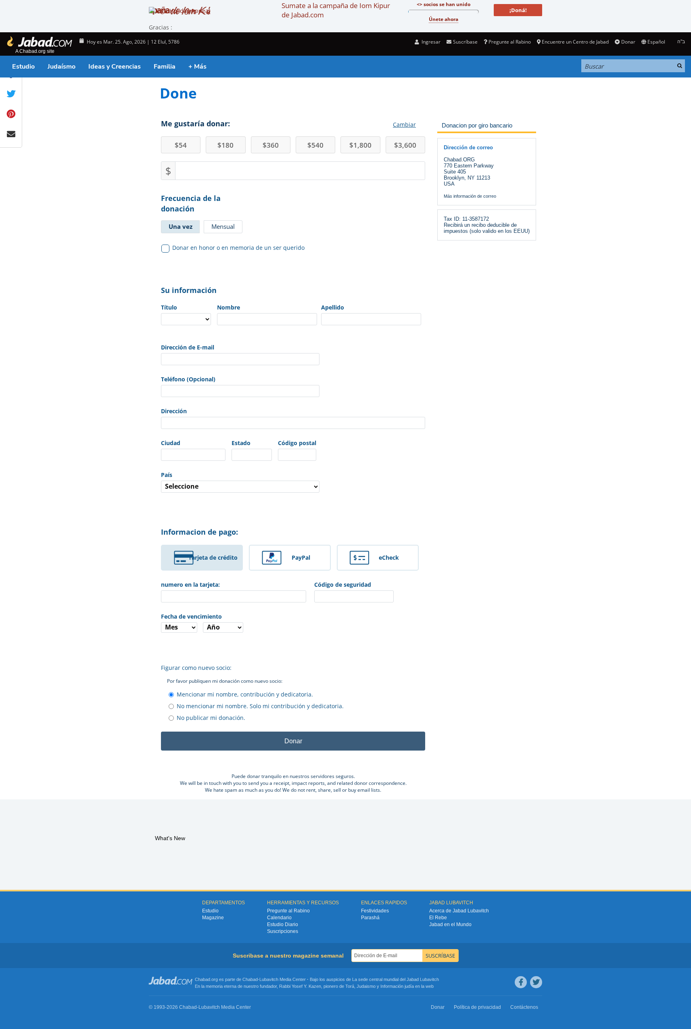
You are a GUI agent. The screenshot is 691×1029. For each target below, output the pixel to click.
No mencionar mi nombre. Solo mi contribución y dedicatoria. (260, 706)
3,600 (405, 145)
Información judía (397, 986)
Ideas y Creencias (114, 66)
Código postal (297, 443)
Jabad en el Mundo (450, 924)
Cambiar (404, 124)
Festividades (375, 911)
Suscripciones (282, 931)
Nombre (228, 307)
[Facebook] (521, 982)
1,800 (360, 145)
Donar (628, 41)
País (166, 475)
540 (315, 145)
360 (271, 145)
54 (181, 145)
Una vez (180, 226)
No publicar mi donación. (211, 718)
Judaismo (366, 986)
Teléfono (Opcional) (188, 379)
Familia (164, 66)
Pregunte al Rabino (510, 41)
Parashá (370, 917)
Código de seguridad (342, 584)
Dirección (174, 411)
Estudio (23, 66)
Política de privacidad (477, 1007)
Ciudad (170, 443)
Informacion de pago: (199, 532)
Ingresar (430, 41)
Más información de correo (470, 196)
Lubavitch (268, 979)
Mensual (223, 226)
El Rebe (438, 917)
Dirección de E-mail (187, 347)
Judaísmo (61, 66)
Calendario (279, 917)
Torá (349, 986)
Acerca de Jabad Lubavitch (459, 911)
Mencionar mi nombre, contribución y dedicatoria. (245, 694)
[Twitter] (536, 982)
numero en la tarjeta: (190, 584)
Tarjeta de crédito (213, 557)
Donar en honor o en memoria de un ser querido (238, 247)
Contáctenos (524, 1007)
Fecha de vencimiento (191, 616)
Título (169, 307)
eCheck (389, 557)
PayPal (301, 557)
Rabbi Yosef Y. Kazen (300, 986)
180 (225, 145)
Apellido (332, 307)
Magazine (213, 917)
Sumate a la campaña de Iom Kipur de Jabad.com (336, 10)
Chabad (250, 979)
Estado (241, 443)
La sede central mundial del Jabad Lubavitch (395, 979)
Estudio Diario (282, 924)
